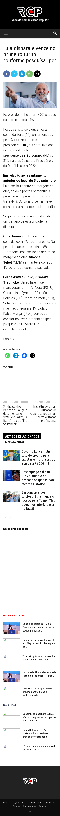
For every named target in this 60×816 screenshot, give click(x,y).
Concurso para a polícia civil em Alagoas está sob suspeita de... (39, 643)
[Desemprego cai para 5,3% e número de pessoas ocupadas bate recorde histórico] (11, 476)
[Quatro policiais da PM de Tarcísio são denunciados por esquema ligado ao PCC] (11, 628)
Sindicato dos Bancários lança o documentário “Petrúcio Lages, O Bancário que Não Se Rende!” (15, 415)
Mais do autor (14, 442)
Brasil (25, 802)
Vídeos (16, 806)
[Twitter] (14, 73)
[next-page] (11, 517)
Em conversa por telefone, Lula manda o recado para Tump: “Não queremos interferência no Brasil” (39, 500)
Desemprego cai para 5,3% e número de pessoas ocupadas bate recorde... (39, 717)
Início (5, 802)
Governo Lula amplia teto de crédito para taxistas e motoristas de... (38, 692)
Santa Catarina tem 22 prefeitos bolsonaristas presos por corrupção (35, 733)
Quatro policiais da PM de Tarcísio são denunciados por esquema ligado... (39, 627)
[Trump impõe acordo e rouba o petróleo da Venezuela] (11, 660)
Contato (43, 806)
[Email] (37, 73)
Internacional (37, 802)
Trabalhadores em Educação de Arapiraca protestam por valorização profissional (43, 413)
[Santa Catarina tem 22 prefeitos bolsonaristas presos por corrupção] (11, 734)
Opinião (50, 802)
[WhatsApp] (29, 73)
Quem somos (29, 806)
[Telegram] (22, 73)
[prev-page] (5, 517)
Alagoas (15, 802)
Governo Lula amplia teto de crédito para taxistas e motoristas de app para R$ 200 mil (38, 457)
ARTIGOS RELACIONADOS (22, 436)
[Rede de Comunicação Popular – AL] (30, 14)
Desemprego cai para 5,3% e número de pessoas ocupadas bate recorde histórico (38, 478)
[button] (5, 33)
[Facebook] (6, 73)
